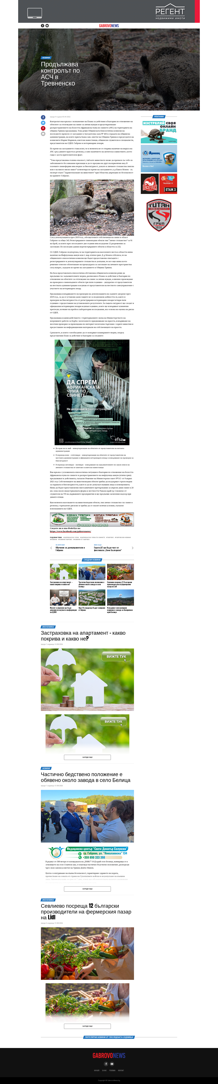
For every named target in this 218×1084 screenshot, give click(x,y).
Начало (96, 1070)
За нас (104, 1070)
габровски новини (123, 537)
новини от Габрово (81, 539)
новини (54, 539)
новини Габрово (65, 539)
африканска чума (71, 537)
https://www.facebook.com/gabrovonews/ (70, 531)
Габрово (110, 537)
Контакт (121, 1070)
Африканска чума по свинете (93, 537)
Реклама (112, 1070)
